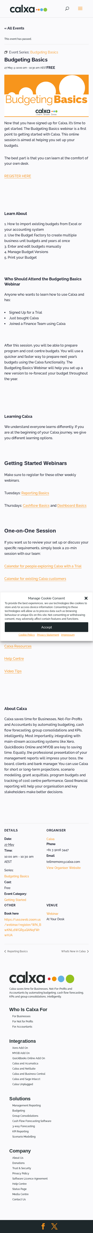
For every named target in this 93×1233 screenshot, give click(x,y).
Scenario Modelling (23, 1136)
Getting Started (15, 900)
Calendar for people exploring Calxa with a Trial (43, 566)
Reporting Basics (35, 493)
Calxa (50, 839)
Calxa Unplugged (22, 1084)
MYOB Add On (21, 1053)
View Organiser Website (63, 868)
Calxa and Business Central (28, 1073)
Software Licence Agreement (30, 1178)
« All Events (14, 28)
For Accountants (22, 1026)
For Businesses (21, 1016)
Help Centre (14, 659)
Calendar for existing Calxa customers (35, 579)
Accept (46, 627)
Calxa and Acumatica (25, 1063)
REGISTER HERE (17, 176)
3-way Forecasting (23, 1126)
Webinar (52, 913)
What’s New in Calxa (73, 951)
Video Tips (13, 671)
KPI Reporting (20, 1131)
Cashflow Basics (36, 506)
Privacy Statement (48, 634)
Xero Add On (20, 1047)
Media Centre (20, 1194)
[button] (86, 598)
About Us (17, 1157)
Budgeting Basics (16, 876)
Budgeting (18, 1110)
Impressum (68, 634)
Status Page (19, 1189)
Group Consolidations (25, 1115)
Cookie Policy (27, 634)
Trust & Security (21, 1168)
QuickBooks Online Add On (28, 1058)
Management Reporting (26, 1105)
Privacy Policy (20, 1173)
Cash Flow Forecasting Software (31, 1121)
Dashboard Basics (72, 506)
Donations (18, 1163)
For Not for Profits (22, 1021)
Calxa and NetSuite (23, 1068)
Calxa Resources (18, 646)
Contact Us (19, 1199)
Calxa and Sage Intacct (26, 1079)
